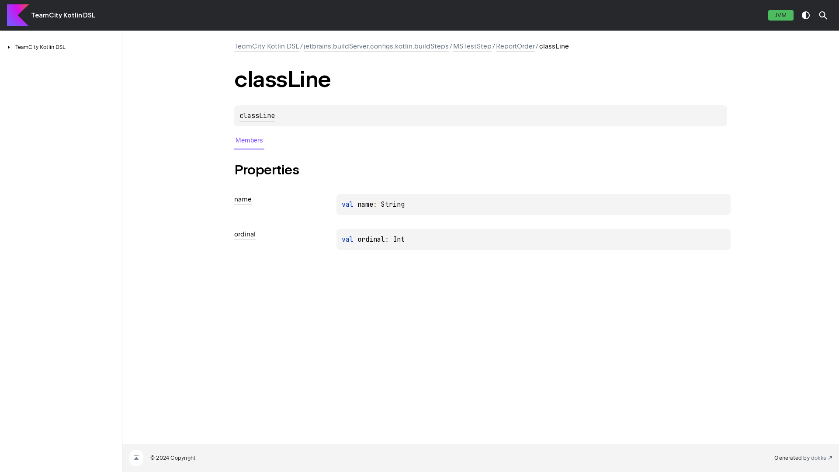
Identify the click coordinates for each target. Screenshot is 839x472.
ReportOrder (515, 46)
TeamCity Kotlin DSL (63, 15)
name (365, 204)
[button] (823, 15)
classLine (257, 115)
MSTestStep (472, 46)
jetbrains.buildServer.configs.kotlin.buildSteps (376, 46)
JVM (781, 15)
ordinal (371, 239)
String (393, 204)
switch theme (806, 15)
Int (399, 239)
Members (249, 140)
